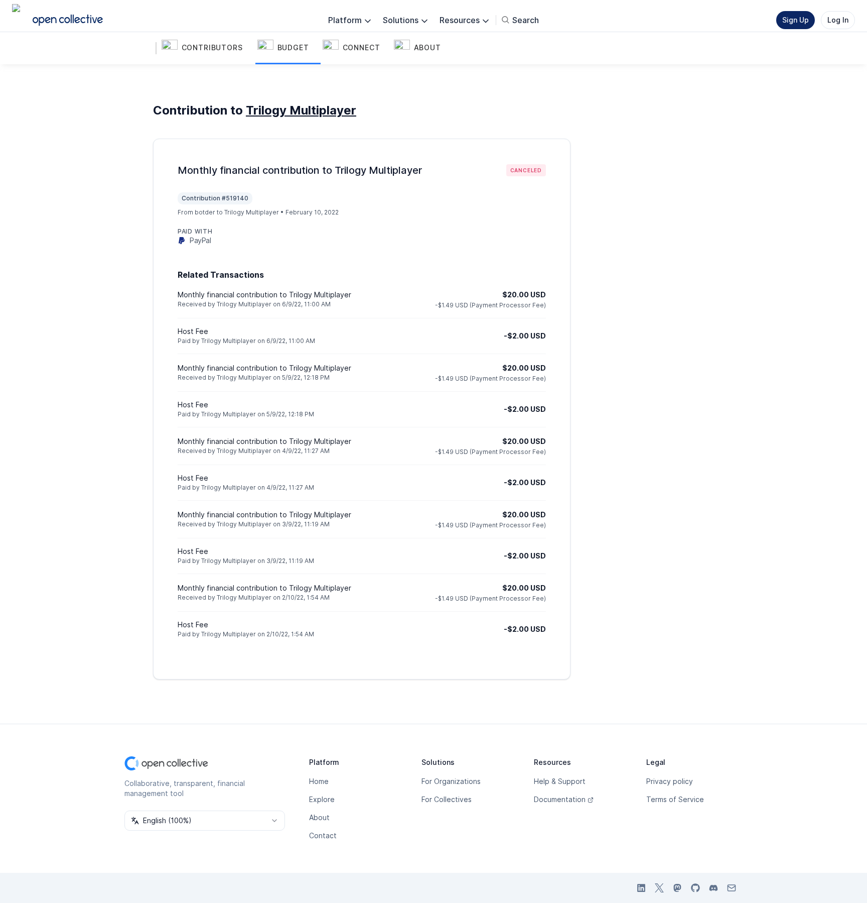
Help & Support (560, 781)
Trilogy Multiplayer (301, 110)
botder (205, 212)
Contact (323, 835)
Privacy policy (669, 781)
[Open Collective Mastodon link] (677, 888)
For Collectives (446, 799)
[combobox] (204, 821)
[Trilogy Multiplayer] (144, 48)
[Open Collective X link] (659, 888)
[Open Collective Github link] (695, 888)
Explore (322, 799)
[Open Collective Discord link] (713, 888)
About (319, 817)
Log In (837, 20)
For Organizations (451, 781)
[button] (207, 48)
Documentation (560, 799)
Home (319, 781)
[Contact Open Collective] (732, 888)
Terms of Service (675, 799)
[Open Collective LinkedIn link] (641, 888)
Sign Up (795, 20)
